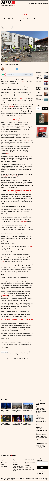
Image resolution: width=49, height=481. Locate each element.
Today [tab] (37, 403)
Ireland (22, 98)
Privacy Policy (28, 467)
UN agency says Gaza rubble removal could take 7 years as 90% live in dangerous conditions (16, 411)
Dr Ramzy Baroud (11, 69)
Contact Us (27, 465)
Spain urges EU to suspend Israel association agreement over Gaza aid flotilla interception (17, 424)
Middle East (4, 462)
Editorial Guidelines (29, 459)
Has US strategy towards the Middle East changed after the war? (41, 410)
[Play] (3, 74)
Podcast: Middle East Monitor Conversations (18, 467)
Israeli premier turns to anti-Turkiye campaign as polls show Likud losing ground (41, 446)
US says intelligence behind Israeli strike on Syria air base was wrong (41, 437)
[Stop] (5, 74)
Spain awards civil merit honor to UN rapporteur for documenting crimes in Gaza (6, 424)
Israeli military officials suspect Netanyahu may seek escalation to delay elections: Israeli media (41, 419)
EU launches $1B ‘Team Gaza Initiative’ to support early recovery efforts (27, 411)
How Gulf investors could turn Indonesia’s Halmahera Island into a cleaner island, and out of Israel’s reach (39, 99)
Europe (2, 464)
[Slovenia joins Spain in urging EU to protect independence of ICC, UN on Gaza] (6, 406)
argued (27, 140)
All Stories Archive (29, 470)
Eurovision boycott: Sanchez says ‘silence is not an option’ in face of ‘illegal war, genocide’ (27, 424)
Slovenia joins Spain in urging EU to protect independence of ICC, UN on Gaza (5, 411)
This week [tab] (42, 403)
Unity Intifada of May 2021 (10, 176)
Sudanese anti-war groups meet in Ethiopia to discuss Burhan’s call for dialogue (39, 83)
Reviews (15, 462)
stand (9, 196)
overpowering (23, 221)
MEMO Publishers (29, 469)
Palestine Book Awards (30, 462)
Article (37, 406)
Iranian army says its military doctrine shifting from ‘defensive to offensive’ (42, 428)
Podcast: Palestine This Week (18, 470)
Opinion (24, 14)
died (2, 261)
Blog (14, 459)
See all (46, 72)
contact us (21, 355)
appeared (21, 81)
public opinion (5, 231)
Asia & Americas (5, 460)
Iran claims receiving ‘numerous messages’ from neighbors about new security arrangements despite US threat (39, 94)
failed (30, 246)
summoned (11, 106)
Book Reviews (4, 466)
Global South (4, 295)
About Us (27, 460)
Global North (15, 297)
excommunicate (5, 208)
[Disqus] (17, 376)
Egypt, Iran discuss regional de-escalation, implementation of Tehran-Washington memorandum (39, 88)
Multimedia (15, 464)
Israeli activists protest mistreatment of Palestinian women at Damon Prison (39, 77)
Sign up (45, 108)
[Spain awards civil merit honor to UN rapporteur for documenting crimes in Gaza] (6, 418)
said (7, 153)
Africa (2, 459)
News (37, 415)
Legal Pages (4, 479)
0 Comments (9, 27)
